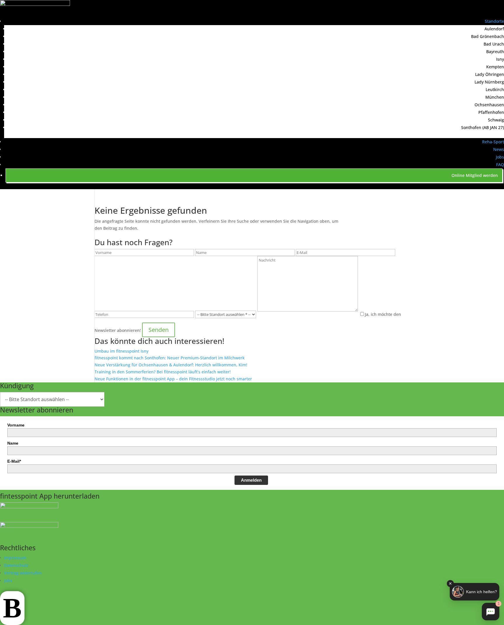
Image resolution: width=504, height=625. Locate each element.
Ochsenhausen (489, 104)
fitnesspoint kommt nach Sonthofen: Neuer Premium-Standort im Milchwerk (169, 358)
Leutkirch (495, 89)
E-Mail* (14, 461)
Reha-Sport (493, 142)
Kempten (495, 66)
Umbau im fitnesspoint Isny (121, 351)
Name (12, 443)
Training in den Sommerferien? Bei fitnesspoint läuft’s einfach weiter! (162, 372)
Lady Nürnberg (489, 82)
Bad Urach (494, 44)
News (498, 149)
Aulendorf (494, 29)
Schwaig (496, 120)
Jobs (500, 157)
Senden (158, 330)
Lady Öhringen (489, 74)
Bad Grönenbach (487, 36)
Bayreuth (495, 51)
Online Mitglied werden (475, 175)
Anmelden (251, 480)
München (494, 97)
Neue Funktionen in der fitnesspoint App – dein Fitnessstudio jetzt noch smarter (173, 379)
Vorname (15, 425)
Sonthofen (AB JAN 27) (482, 127)
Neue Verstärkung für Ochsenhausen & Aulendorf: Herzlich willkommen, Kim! (170, 365)
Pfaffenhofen (491, 112)
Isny (500, 59)
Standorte (494, 21)
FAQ (500, 164)
